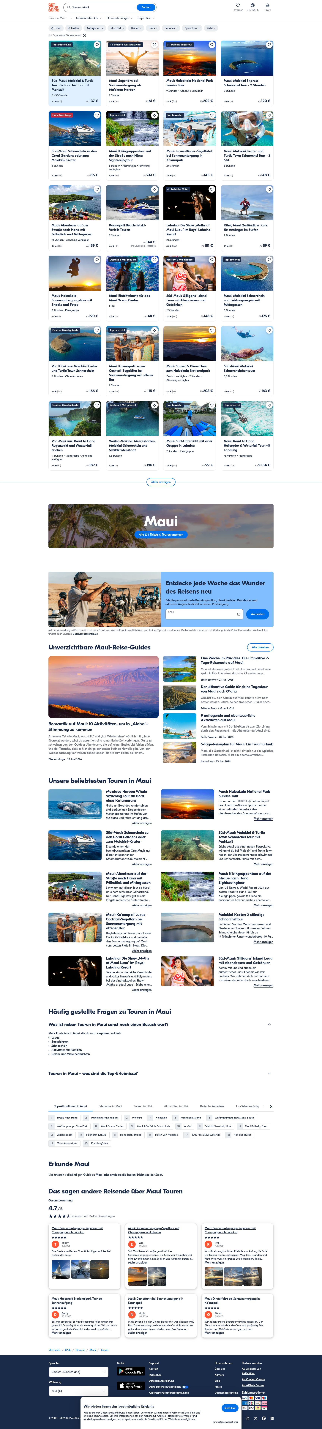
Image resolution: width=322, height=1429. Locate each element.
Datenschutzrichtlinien (85, 633)
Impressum (155, 1374)
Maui (99, 1174)
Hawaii (80, 1350)
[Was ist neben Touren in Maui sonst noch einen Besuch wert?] (269, 1024)
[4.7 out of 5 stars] (59, 1216)
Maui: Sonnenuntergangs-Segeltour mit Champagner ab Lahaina (77, 1230)
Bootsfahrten (59, 1041)
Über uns (220, 1368)
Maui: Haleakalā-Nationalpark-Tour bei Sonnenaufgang (77, 1301)
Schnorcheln (59, 1046)
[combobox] (100, 7)
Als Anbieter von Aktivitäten (251, 1371)
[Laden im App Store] (131, 1386)
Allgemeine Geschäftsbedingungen (169, 1392)
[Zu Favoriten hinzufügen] (97, 44)
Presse (218, 1386)
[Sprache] (253, 5)
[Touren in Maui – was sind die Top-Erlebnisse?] (269, 1073)
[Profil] (268, 5)
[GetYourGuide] (53, 7)
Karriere (219, 1374)
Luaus (55, 1037)
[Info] (84, 35)
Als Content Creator (253, 1379)
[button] (74, 73)
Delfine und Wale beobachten (70, 1054)
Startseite (54, 1350)
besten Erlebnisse (138, 1174)
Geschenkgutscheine (226, 1392)
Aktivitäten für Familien (66, 1050)
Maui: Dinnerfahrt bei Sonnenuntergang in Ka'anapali (155, 1301)
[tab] (70, 1106)
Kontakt (153, 1368)
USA (68, 1350)
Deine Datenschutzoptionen (165, 1386)
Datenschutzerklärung (161, 1380)
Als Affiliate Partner (253, 1385)
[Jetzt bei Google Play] (131, 1372)
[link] (74, 73)
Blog (217, 1380)
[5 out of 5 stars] (84, 1237)
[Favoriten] (238, 5)
